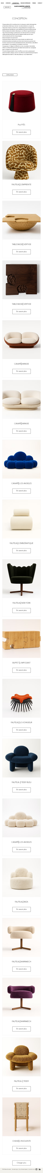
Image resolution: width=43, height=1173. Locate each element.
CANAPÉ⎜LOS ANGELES (21, 484)
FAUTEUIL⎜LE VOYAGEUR (21, 723)
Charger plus (21, 1163)
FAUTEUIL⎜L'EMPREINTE (21, 185)
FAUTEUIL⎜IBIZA (21, 902)
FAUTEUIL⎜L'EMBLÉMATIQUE (21, 543)
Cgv (20, 1169)
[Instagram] (36, 1169)
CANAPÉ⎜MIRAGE (21, 364)
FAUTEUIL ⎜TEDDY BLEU (21, 782)
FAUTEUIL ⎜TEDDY (21, 1081)
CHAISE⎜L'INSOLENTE (21, 1141)
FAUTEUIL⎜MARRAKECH (21, 962)
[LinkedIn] (40, 1169)
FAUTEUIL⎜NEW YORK (22, 603)
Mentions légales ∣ (24, 1169)
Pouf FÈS (21, 125)
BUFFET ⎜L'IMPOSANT (21, 663)
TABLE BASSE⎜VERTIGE (21, 244)
